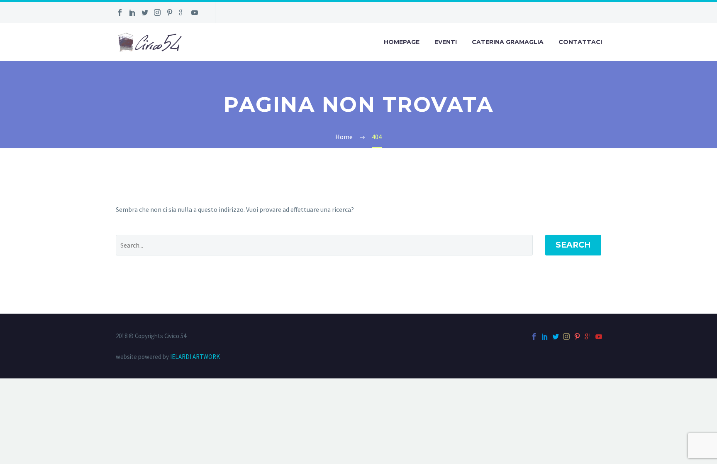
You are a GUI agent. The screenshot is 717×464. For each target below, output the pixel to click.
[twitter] (145, 12)
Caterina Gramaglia (508, 42)
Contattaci (580, 42)
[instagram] (157, 12)
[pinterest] (169, 12)
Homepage (401, 42)
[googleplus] (182, 12)
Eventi (445, 42)
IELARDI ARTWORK (195, 357)
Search (573, 245)
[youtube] (194, 12)
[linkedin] (132, 12)
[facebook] (120, 12)
